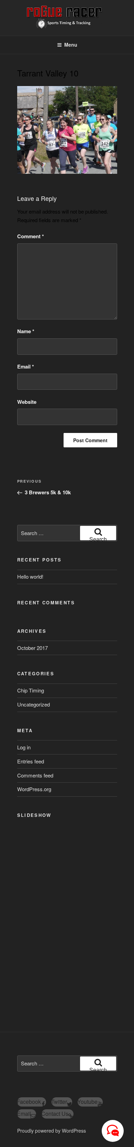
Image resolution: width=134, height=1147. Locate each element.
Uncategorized (33, 704)
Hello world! (30, 576)
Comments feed (35, 775)
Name (25, 331)
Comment (30, 236)
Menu (70, 44)
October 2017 (32, 647)
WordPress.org (34, 789)
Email (25, 366)
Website (26, 402)
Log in (24, 747)
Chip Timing (30, 690)
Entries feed (30, 761)
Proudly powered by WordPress (51, 1130)
